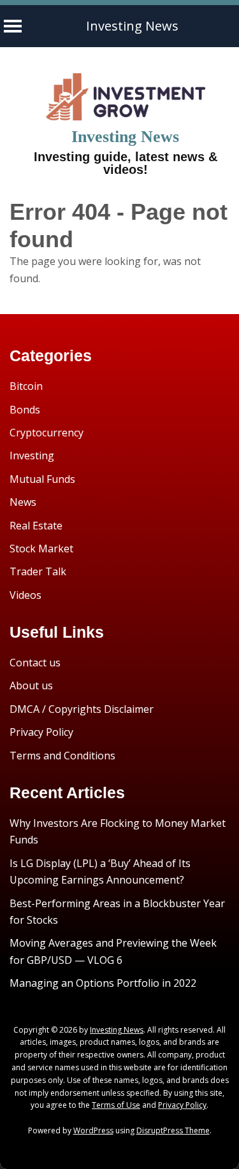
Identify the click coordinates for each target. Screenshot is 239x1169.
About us (31, 685)
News (23, 502)
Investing (32, 455)
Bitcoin (26, 386)
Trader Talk (38, 571)
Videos (25, 595)
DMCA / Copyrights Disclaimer (82, 709)
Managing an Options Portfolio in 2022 (103, 983)
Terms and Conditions (62, 756)
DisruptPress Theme (173, 1130)
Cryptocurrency (46, 433)
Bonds (25, 410)
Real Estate (36, 526)
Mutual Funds (42, 479)
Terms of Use (116, 1105)
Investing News (132, 25)
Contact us (35, 663)
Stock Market (41, 548)
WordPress (93, 1130)
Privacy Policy (41, 732)
